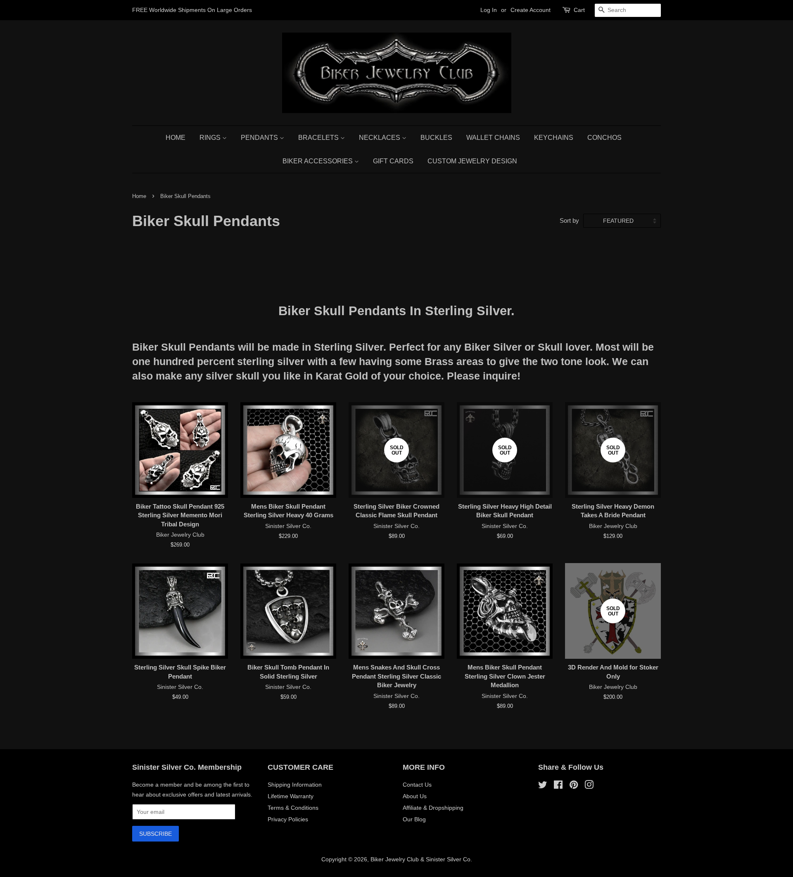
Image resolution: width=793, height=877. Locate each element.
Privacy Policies (288, 819)
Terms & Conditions (293, 807)
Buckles (436, 137)
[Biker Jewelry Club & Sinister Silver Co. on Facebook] (558, 786)
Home (175, 137)
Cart (579, 10)
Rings (210, 137)
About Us (415, 796)
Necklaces (380, 137)
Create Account (530, 10)
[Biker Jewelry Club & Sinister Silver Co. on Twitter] (542, 786)
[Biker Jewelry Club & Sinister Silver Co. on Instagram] (589, 786)
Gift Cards (393, 161)
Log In (488, 10)
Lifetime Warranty (290, 796)
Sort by (569, 220)
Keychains (553, 137)
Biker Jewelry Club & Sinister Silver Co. (421, 859)
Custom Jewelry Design (472, 161)
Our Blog (414, 819)
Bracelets (319, 137)
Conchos (604, 137)
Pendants (260, 137)
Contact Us (417, 784)
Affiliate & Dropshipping (433, 807)
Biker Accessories (318, 161)
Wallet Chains (493, 137)
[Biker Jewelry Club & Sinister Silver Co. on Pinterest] (573, 786)
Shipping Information (295, 784)
